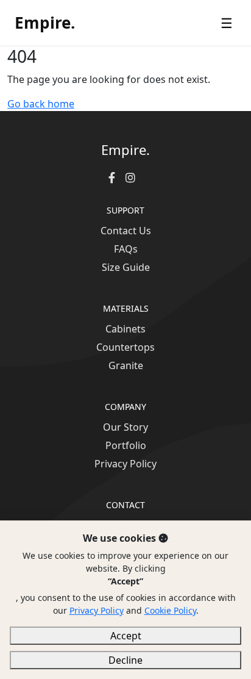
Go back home (40, 103)
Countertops (125, 347)
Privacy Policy (125, 463)
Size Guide (126, 267)
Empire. (45, 23)
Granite (125, 365)
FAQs (126, 249)
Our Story (125, 427)
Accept (125, 635)
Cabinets (125, 329)
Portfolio (125, 445)
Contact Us (126, 230)
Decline (125, 660)
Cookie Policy (170, 610)
